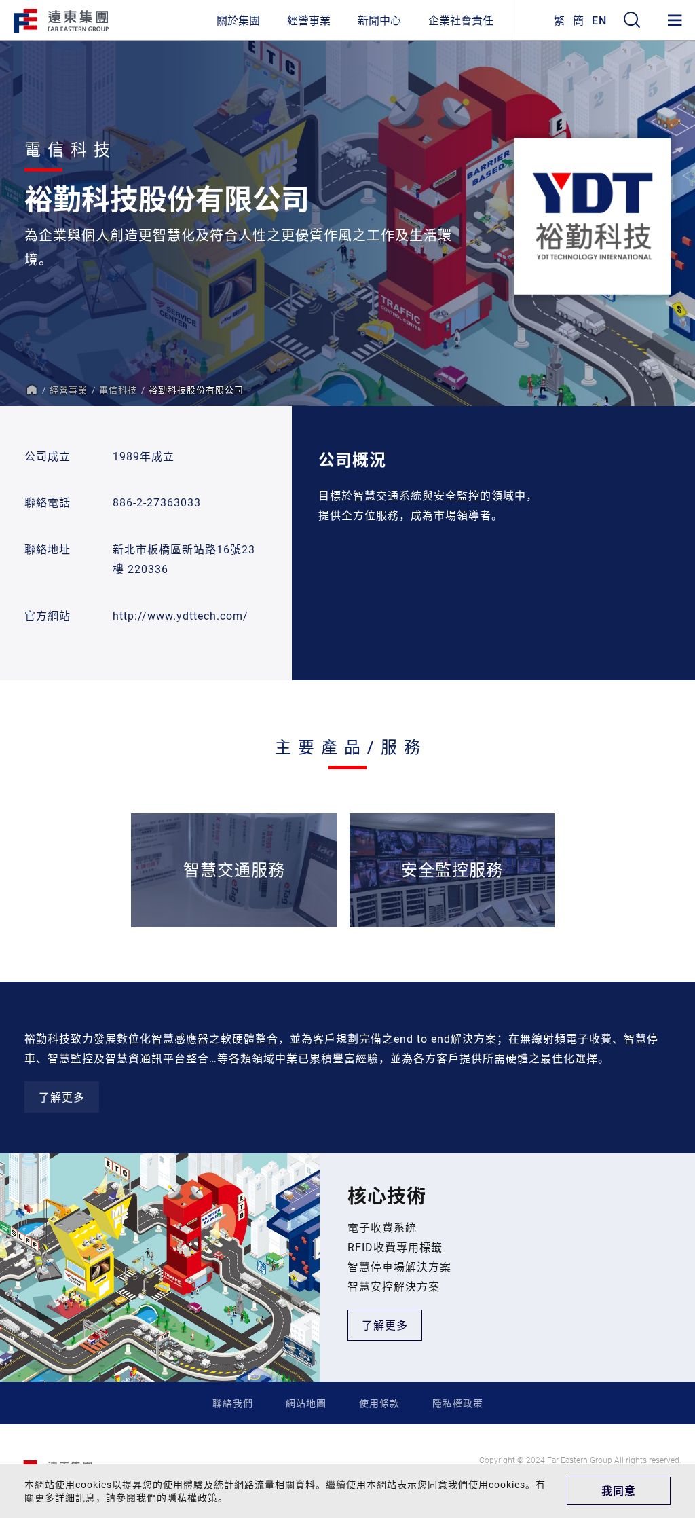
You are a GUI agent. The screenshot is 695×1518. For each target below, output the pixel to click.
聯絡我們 (232, 1402)
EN (599, 20)
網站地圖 (306, 1402)
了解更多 (62, 1097)
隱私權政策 (457, 1402)
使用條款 (379, 1402)
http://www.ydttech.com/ (180, 615)
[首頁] (31, 390)
